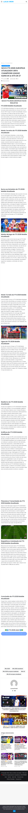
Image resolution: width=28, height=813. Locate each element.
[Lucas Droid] (8, 1)
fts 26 (23, 671)
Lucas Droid (14, 688)
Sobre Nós (14, 776)
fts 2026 (7, 668)
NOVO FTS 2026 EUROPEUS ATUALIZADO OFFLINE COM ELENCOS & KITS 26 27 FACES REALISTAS (21, 763)
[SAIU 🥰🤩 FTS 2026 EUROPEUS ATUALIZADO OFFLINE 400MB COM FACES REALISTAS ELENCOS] (21, 739)
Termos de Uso (20, 776)
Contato (9, 776)
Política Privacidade (11, 779)
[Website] (13, 691)
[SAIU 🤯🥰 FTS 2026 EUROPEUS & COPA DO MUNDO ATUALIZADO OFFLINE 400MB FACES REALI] (7, 739)
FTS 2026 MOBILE (9, 63)
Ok (14, 811)
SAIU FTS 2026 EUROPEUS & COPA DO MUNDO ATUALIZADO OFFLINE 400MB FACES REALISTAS (6, 747)
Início (3, 63)
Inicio (6, 776)
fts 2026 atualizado (18, 668)
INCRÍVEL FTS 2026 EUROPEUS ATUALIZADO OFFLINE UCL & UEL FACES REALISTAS (7, 763)
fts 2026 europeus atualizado (11, 671)
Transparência (18, 779)
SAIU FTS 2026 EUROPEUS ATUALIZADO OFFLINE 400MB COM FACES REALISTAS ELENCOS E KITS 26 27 (21, 747)
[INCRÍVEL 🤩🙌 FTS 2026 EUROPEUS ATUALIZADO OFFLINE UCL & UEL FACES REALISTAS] (7, 756)
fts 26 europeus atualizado (14, 674)
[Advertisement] (14, 18)
